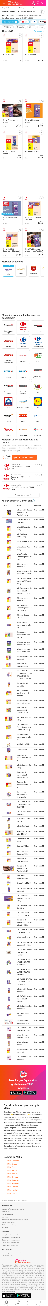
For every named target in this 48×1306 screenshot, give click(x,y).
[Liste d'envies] (38, 3)
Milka (21, 8)
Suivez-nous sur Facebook (11, 1237)
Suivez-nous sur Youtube (10, 1243)
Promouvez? (6, 1212)
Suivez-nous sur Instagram (11, 1240)
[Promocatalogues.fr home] (15, 3)
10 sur (8, 31)
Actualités (5, 1227)
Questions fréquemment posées (13, 1209)
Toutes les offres (11, 8)
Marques (5, 1217)
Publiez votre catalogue (10, 1225)
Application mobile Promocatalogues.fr (15, 1219)
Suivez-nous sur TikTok (10, 1245)
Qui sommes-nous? (8, 1222)
